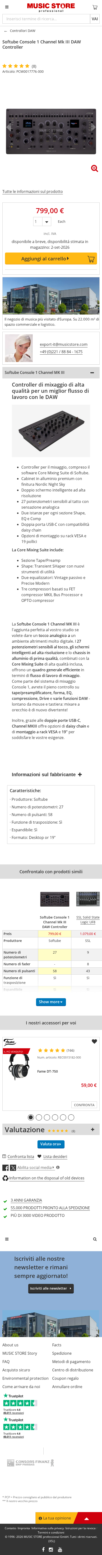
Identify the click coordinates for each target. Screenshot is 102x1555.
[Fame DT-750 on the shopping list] (94, 1042)
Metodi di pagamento (71, 1361)
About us (10, 1345)
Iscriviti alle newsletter (48, 1288)
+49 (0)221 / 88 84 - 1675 (61, 351)
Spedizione (62, 1353)
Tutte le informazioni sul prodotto (32, 191)
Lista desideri (55, 1156)
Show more (49, 1001)
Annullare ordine (67, 1386)
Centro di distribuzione (72, 1370)
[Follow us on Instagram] (51, 1550)
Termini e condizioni (51, 1532)
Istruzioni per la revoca (80, 1528)
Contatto (10, 1528)
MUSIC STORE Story (19, 1353)
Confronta (84, 1105)
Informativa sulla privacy (48, 1528)
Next (92, 127)
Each (61, 220)
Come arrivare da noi (21, 1386)
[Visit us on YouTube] (60, 1550)
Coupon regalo (65, 1378)
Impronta (24, 1528)
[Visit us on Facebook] (43, 1550)
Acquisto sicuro (16, 1370)
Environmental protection (25, 1378)
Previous (9, 127)
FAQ (5, 1361)
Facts (56, 1345)
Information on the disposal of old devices (46, 1178)
